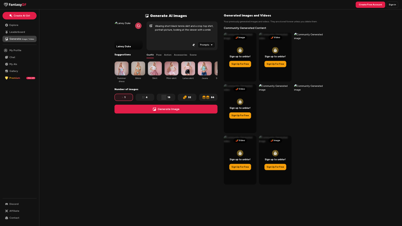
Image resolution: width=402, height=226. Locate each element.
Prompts (204, 44)
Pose (159, 55)
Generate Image (168, 109)
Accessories (180, 55)
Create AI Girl (22, 15)
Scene (193, 55)
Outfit (150, 55)
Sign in (392, 4)
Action (167, 55)
